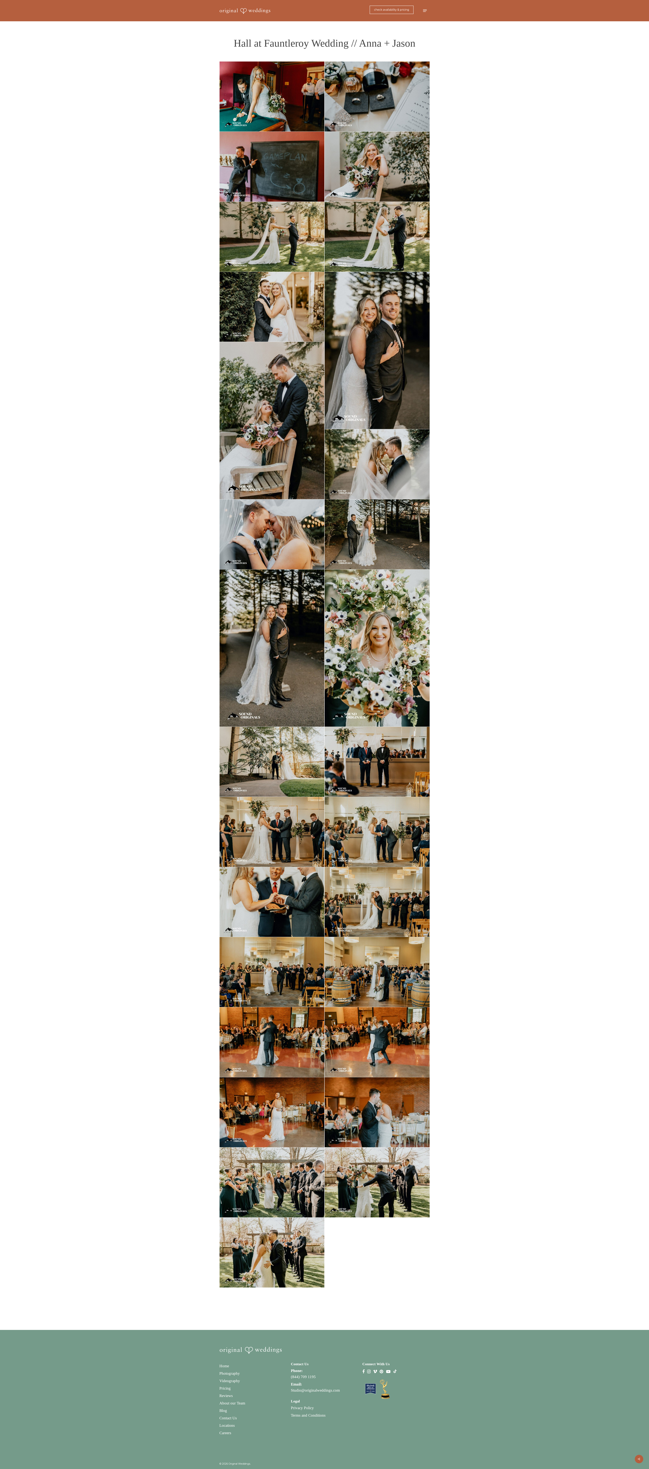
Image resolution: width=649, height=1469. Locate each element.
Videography (229, 1381)
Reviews (226, 1396)
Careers (225, 1433)
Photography (229, 1373)
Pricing (225, 1388)
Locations (227, 1425)
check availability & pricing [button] (391, 9)
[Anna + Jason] (272, 96)
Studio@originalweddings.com (315, 1390)
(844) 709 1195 (303, 1377)
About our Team (232, 1403)
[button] (425, 11)
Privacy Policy (302, 1408)
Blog (223, 1411)
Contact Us (228, 1418)
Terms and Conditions (308, 1415)
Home (224, 1366)
